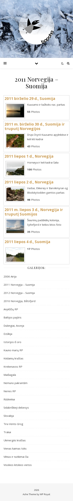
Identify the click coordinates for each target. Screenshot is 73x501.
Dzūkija (8, 334)
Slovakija (9, 415)
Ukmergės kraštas (15, 440)
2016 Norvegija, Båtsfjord (19, 301)
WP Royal (45, 494)
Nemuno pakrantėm (15, 383)
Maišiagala (10, 375)
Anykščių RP (11, 309)
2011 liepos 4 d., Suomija (27, 241)
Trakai (7, 432)
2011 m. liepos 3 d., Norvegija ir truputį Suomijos (34, 212)
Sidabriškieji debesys (16, 407)
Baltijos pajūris (12, 317)
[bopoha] (36, 27)
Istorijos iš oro (12, 342)
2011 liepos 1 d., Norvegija (29, 156)
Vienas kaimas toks (15, 448)
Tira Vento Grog (13, 424)
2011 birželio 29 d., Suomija (30, 98)
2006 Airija (10, 276)
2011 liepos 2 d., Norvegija (29, 182)
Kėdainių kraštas (13, 358)
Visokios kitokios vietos (18, 465)
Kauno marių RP (13, 350)
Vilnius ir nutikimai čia (16, 456)
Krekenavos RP (13, 366)
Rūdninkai (9, 399)
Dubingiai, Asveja (14, 325)
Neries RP (10, 391)
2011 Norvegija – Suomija (19, 284)
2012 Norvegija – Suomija (19, 293)
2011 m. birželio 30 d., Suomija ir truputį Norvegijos (35, 126)
